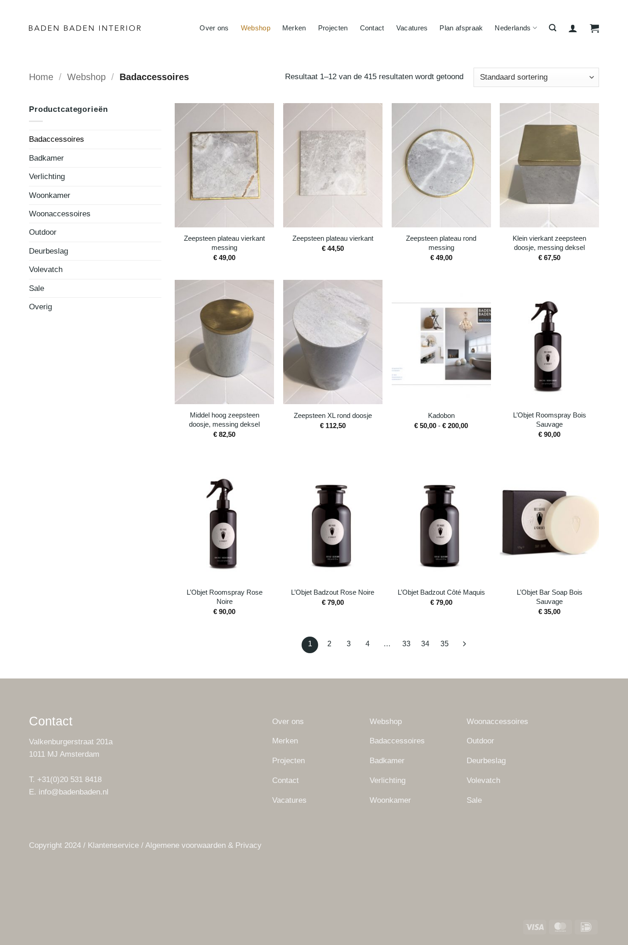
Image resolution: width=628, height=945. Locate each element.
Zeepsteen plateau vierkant (332, 238)
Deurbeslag (48, 251)
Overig (40, 306)
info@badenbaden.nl (73, 792)
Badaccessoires (56, 139)
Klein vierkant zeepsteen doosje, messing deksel (549, 242)
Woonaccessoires (60, 213)
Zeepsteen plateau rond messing (441, 242)
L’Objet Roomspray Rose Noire (225, 596)
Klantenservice (113, 845)
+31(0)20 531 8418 (69, 779)
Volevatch (46, 269)
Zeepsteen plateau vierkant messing (224, 242)
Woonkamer (49, 195)
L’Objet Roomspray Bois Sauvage (549, 419)
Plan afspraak (461, 28)
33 (406, 644)
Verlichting (47, 176)
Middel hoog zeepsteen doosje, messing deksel (224, 419)
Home (41, 77)
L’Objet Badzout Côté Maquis (441, 592)
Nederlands (513, 28)
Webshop (255, 28)
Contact (372, 28)
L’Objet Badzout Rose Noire (332, 592)
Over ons (214, 28)
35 (444, 644)
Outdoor (43, 232)
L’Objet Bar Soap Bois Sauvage (549, 596)
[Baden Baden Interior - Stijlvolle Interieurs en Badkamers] (85, 28)
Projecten (333, 28)
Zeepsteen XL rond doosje (333, 415)
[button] (552, 28)
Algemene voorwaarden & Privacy (203, 845)
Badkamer (46, 158)
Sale (36, 288)
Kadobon (441, 415)
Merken (294, 28)
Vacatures (412, 28)
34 (425, 644)
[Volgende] (464, 645)
